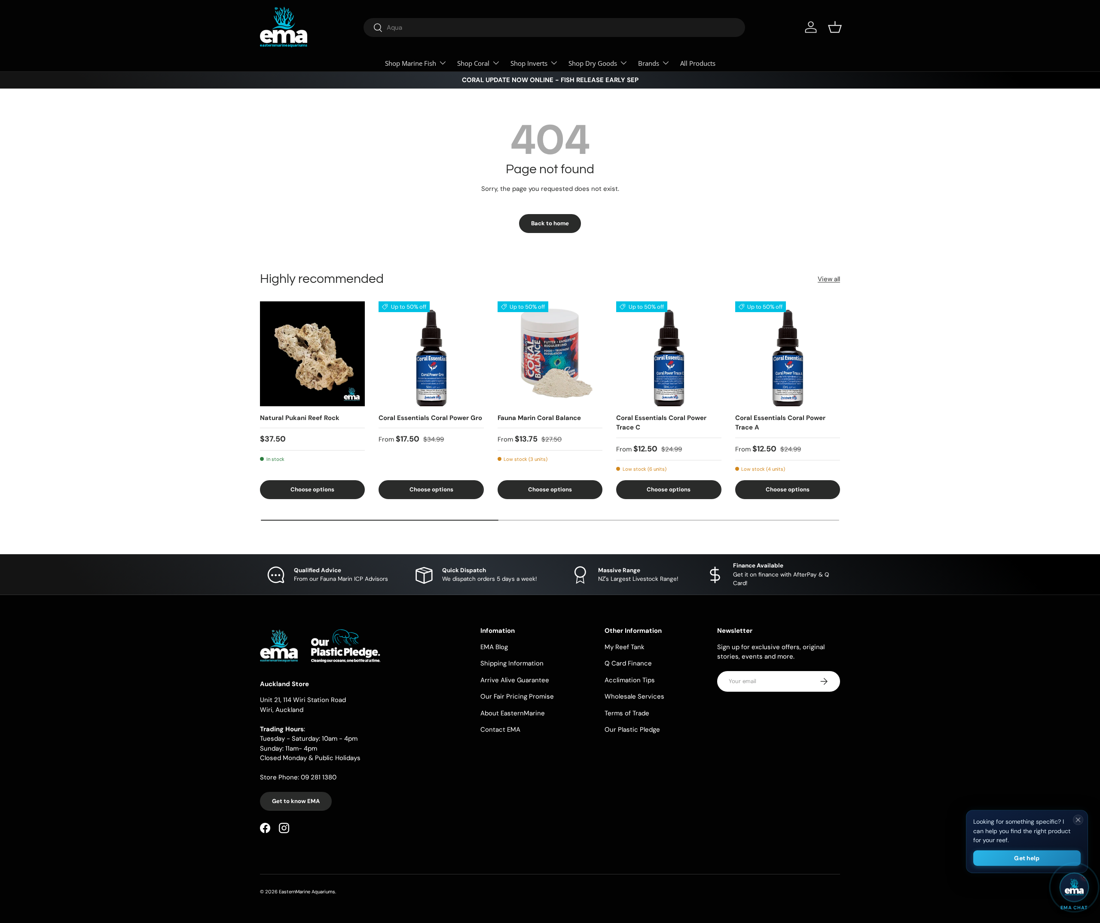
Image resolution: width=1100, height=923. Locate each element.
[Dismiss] (1078, 820)
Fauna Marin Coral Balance (539, 418)
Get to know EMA (296, 801)
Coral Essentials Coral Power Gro (430, 418)
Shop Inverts (528, 63)
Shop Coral (473, 63)
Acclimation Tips (630, 680)
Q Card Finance (628, 663)
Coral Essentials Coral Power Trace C (661, 423)
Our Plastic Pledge (632, 729)
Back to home (550, 223)
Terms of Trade (627, 713)
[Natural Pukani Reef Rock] (312, 353)
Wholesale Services (634, 696)
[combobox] (554, 27)
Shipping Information (512, 663)
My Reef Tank (625, 647)
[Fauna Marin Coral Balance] (550, 353)
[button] (834, 27)
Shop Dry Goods (592, 63)
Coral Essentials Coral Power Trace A (780, 423)
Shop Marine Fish (410, 63)
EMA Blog (494, 647)
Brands (648, 63)
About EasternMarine (512, 713)
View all (829, 279)
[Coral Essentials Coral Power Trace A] (787, 353)
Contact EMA (500, 729)
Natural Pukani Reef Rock (299, 418)
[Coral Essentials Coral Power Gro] (431, 353)
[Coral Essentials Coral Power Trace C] (668, 353)
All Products (697, 63)
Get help (1026, 858)
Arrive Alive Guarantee (514, 680)
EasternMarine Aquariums (307, 892)
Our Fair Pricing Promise (517, 696)
